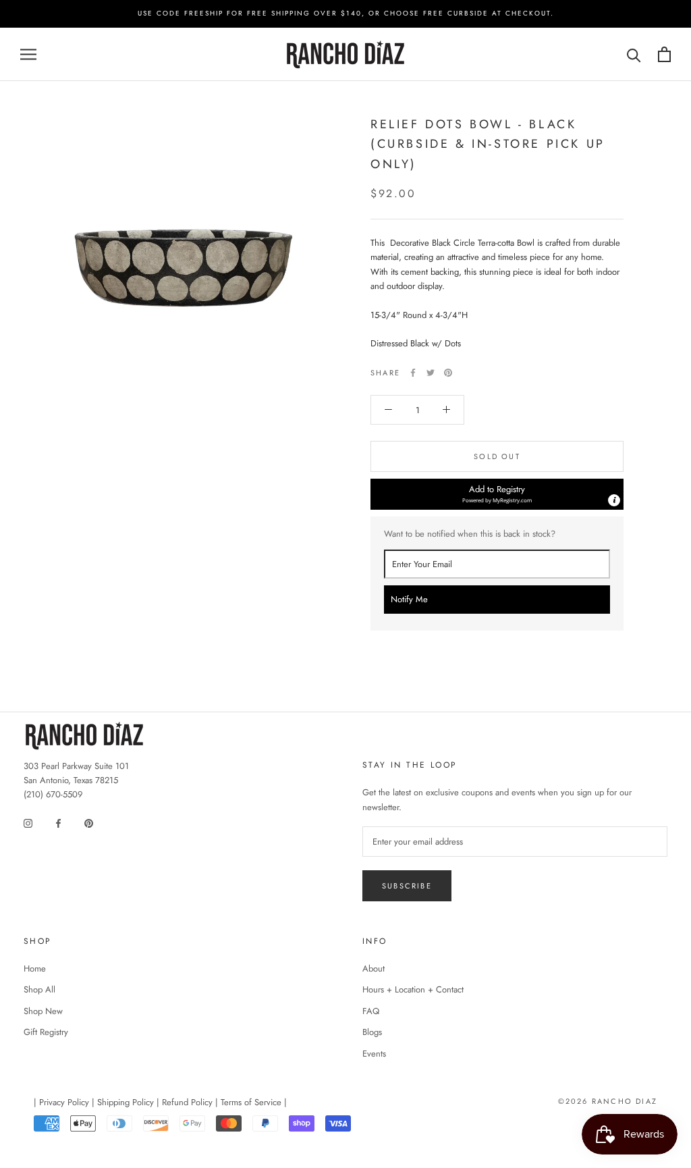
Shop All (39, 989)
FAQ (370, 1011)
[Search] (634, 54)
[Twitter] (430, 373)
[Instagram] (28, 823)
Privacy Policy (64, 1102)
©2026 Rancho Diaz (607, 1101)
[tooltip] (614, 500)
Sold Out (497, 456)
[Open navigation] (28, 54)
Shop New (43, 1011)
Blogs (372, 1032)
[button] (497, 494)
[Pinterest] (448, 373)
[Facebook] (413, 373)
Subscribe (407, 885)
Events (374, 1053)
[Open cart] (664, 54)
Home (35, 968)
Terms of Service (251, 1102)
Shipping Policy (125, 1102)
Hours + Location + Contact (413, 989)
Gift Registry (46, 1032)
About (373, 968)
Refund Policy (187, 1102)
